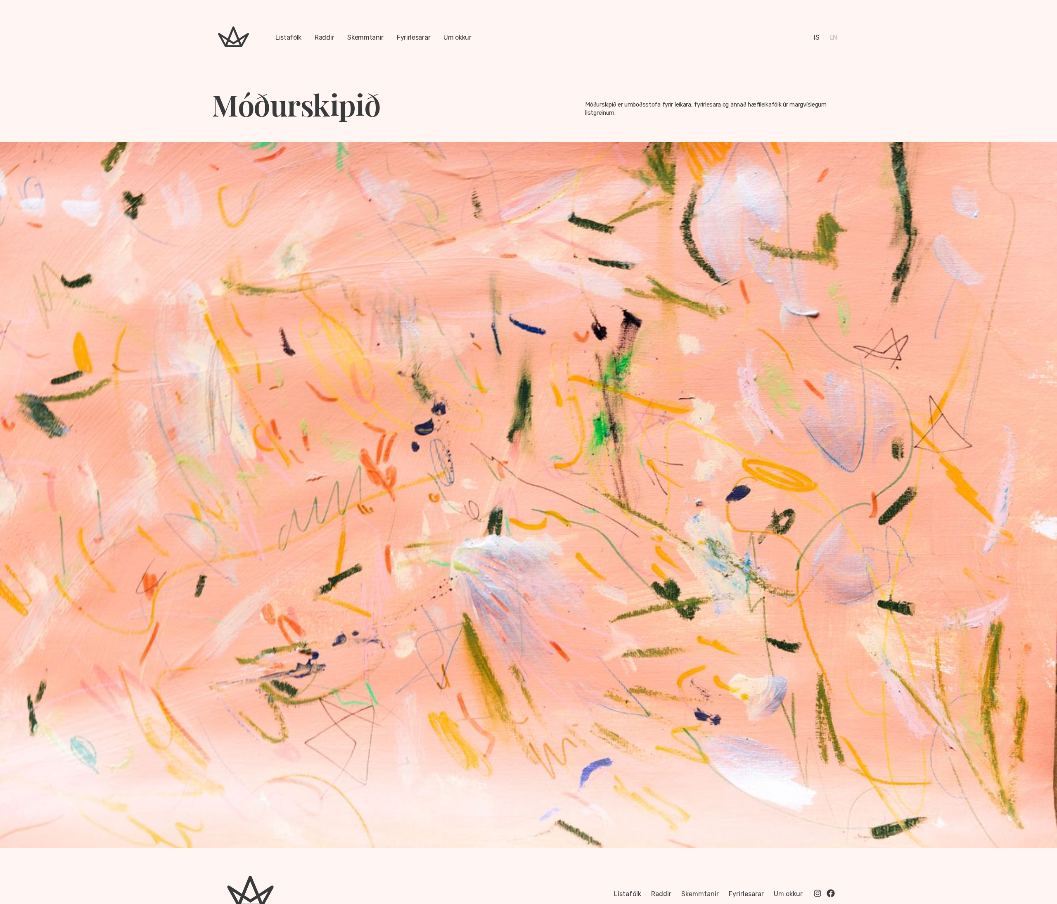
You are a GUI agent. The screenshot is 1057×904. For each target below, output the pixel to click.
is (816, 37)
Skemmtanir (365, 37)
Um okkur (457, 37)
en (833, 37)
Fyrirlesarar (413, 37)
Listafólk (288, 37)
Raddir (324, 37)
